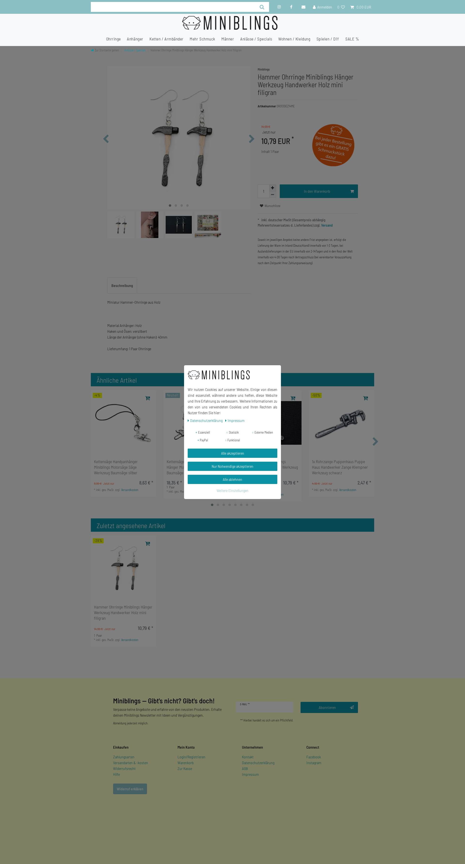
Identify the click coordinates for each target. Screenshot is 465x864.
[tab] (122, 285)
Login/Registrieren (191, 756)
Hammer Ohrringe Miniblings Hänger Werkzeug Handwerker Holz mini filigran (123, 612)
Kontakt (248, 756)
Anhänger (135, 38)
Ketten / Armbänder (166, 38)
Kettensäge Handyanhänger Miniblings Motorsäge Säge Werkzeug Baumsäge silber (116, 467)
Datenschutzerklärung (258, 762)
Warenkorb (186, 762)
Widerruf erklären (130, 788)
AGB (245, 768)
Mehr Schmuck (202, 38)
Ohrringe (113, 38)
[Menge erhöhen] (272, 187)
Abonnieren (327, 707)
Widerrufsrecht (124, 768)
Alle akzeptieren (232, 453)
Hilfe (116, 774)
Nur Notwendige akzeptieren (232, 466)
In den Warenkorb (317, 191)
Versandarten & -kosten (130, 762)
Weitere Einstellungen (232, 490)
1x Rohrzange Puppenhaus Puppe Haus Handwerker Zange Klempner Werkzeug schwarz (340, 467)
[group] (123, 423)
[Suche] (262, 7)
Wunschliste (272, 206)
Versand (326, 225)
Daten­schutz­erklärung (206, 420)
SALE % (352, 38)
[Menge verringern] (272, 194)
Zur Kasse (185, 768)
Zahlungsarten (123, 756)
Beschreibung (122, 285)
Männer (227, 38)
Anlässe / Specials (256, 38)
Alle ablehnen (232, 479)
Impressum (250, 774)
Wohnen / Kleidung (294, 38)
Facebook (313, 756)
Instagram (313, 762)
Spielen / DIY (328, 38)
